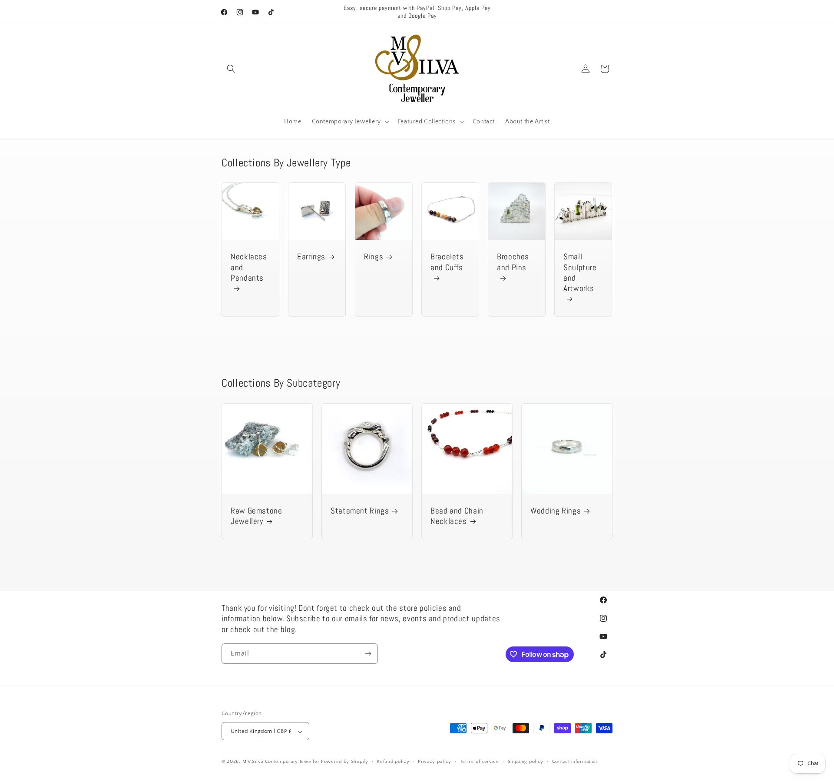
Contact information (574, 761)
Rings (373, 257)
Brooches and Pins (513, 262)
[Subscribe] (367, 653)
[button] (231, 68)
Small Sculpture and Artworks (580, 273)
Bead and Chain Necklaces (456, 516)
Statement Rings (360, 511)
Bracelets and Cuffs (447, 262)
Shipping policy (526, 761)
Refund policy (393, 761)
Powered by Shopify (344, 762)
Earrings (311, 257)
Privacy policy (434, 761)
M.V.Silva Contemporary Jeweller (281, 762)
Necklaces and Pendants (249, 268)
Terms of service (479, 761)
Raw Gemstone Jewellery (256, 516)
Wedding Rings (555, 511)
